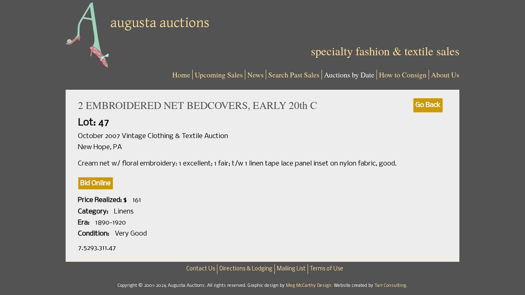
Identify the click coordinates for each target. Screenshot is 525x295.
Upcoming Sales (219, 74)
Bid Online (95, 183)
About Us (445, 74)
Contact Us (200, 269)
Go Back (428, 105)
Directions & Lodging (245, 269)
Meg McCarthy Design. (310, 285)
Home (181, 74)
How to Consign (403, 74)
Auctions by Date (349, 74)
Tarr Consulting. (390, 285)
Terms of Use (326, 269)
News (255, 74)
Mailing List (291, 269)
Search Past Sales (294, 74)
